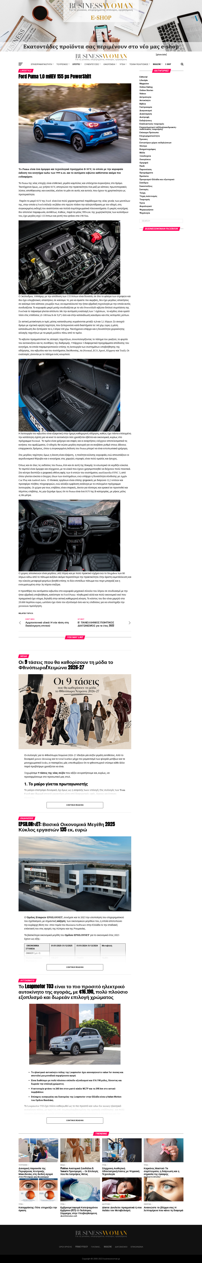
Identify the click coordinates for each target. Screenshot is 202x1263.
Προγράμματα (146, 173)
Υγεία (122, 64)
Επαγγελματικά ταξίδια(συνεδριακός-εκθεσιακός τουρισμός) (158, 128)
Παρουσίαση (145, 169)
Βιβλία (142, 104)
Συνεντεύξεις (92, 64)
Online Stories (146, 90)
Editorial (143, 77)
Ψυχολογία (144, 213)
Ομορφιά (143, 163)
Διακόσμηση (145, 114)
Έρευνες (143, 139)
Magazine (157, 64)
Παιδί (142, 166)
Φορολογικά (145, 206)
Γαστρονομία (145, 107)
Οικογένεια (109, 64)
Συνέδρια (143, 183)
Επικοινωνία (137, 1246)
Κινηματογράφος (147, 149)
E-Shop (168, 64)
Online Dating (146, 87)
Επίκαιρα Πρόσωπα (149, 132)
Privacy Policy (81, 1246)
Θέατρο (143, 146)
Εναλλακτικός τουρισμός (151, 124)
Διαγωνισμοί (145, 110)
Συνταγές (143, 189)
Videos (142, 94)
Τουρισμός (62, 64)
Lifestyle (76, 64)
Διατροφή (144, 117)
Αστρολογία (145, 97)
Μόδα (142, 153)
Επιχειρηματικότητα (41, 64)
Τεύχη (142, 193)
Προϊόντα (144, 176)
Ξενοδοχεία (145, 156)
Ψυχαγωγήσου (146, 210)
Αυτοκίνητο (145, 100)
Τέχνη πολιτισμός (138, 64)
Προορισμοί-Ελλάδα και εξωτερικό (156, 179)
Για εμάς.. (96, 1246)
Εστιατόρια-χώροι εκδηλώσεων (155, 143)
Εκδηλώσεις (145, 120)
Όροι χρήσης (65, 1246)
